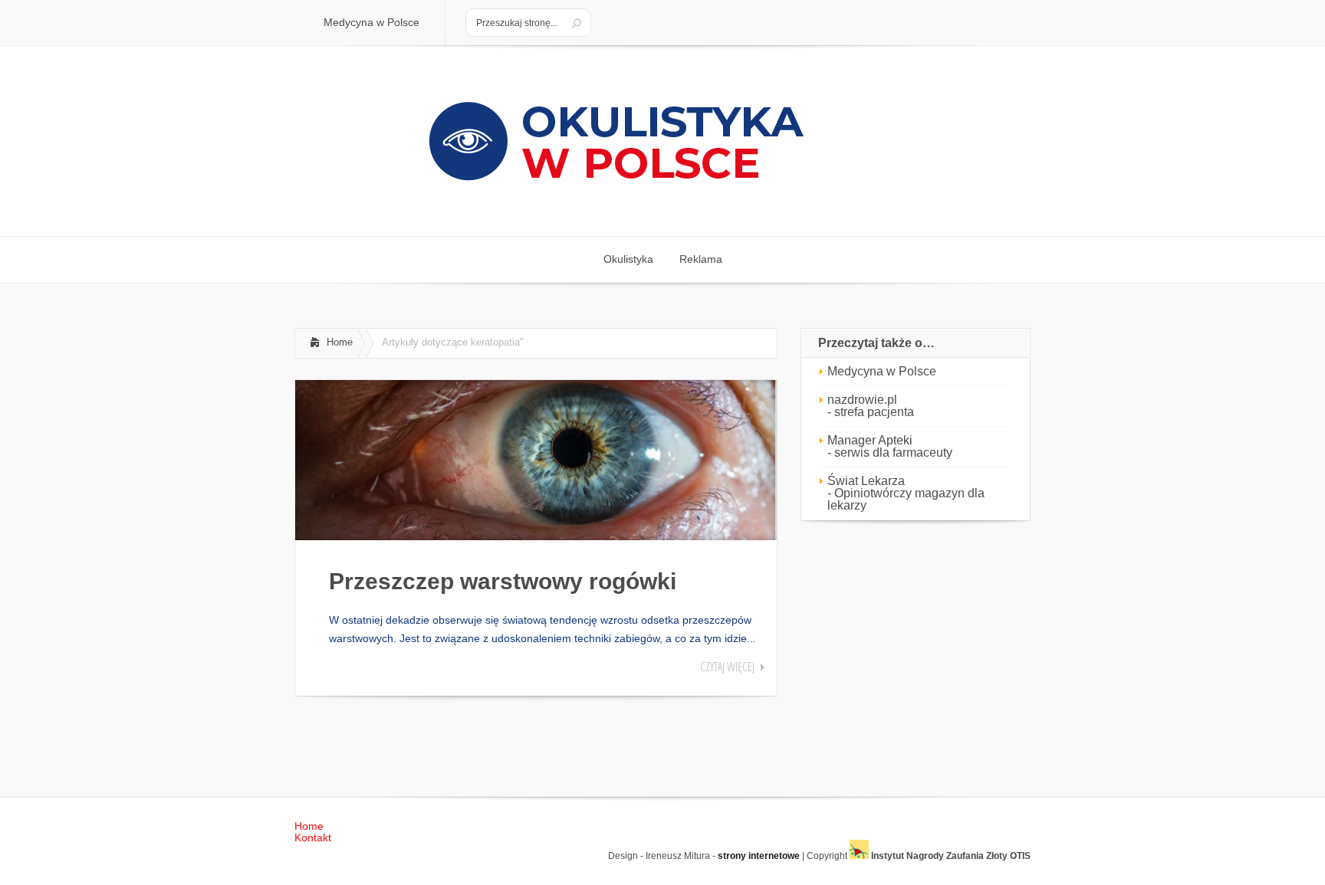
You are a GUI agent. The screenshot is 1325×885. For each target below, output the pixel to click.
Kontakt (312, 837)
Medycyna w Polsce (881, 371)
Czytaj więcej (727, 666)
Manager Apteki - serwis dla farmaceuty (889, 446)
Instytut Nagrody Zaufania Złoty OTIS (950, 856)
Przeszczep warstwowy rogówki (502, 581)
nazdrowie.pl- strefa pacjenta (870, 405)
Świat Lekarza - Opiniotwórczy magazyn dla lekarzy (906, 493)
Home (340, 342)
